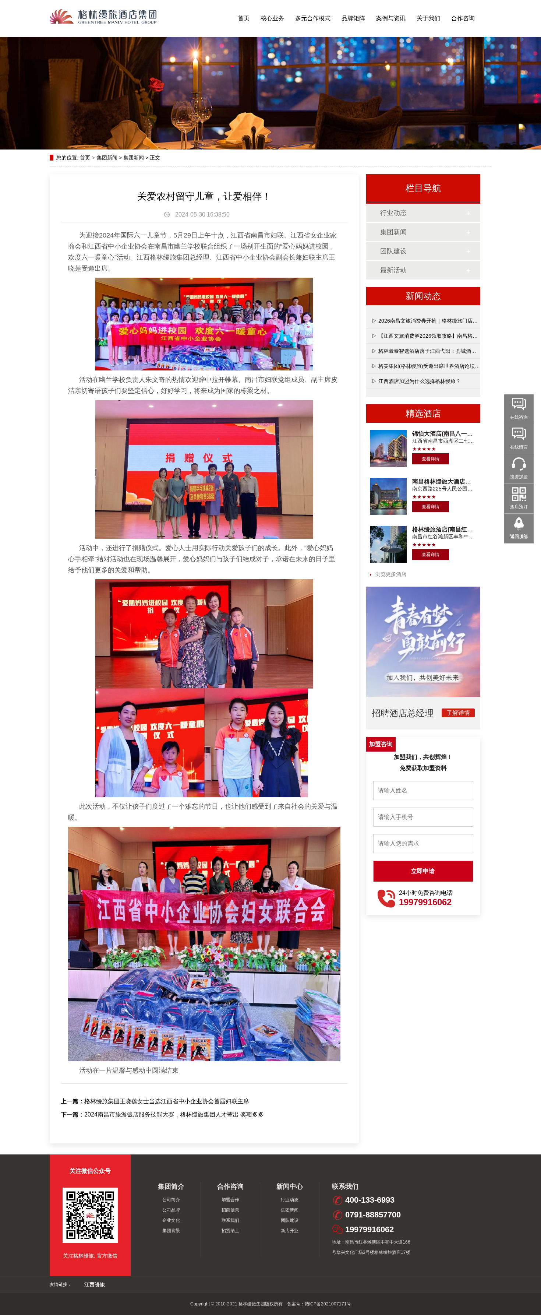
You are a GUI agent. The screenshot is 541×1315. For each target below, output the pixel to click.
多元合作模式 (312, 18)
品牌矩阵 (353, 18)
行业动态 (393, 213)
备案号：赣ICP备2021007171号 (319, 1304)
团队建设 (393, 251)
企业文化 (171, 1220)
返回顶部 (519, 536)
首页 (244, 18)
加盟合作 (230, 1199)
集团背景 (171, 1230)
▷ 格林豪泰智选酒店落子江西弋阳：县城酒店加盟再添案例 (439, 351)
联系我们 (230, 1220)
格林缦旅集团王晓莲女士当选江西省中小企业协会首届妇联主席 (166, 1101)
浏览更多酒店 (390, 574)
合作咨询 (463, 18)
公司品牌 (171, 1210)
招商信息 (230, 1210)
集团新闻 (107, 158)
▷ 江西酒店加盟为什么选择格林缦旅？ (416, 381)
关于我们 (428, 18)
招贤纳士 (230, 1230)
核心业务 (272, 18)
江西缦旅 (94, 1284)
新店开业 (289, 1230)
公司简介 (171, 1199)
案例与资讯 (391, 18)
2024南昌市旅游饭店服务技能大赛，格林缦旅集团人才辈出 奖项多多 (174, 1114)
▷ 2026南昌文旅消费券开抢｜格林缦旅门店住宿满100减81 (440, 321)
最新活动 (393, 270)
